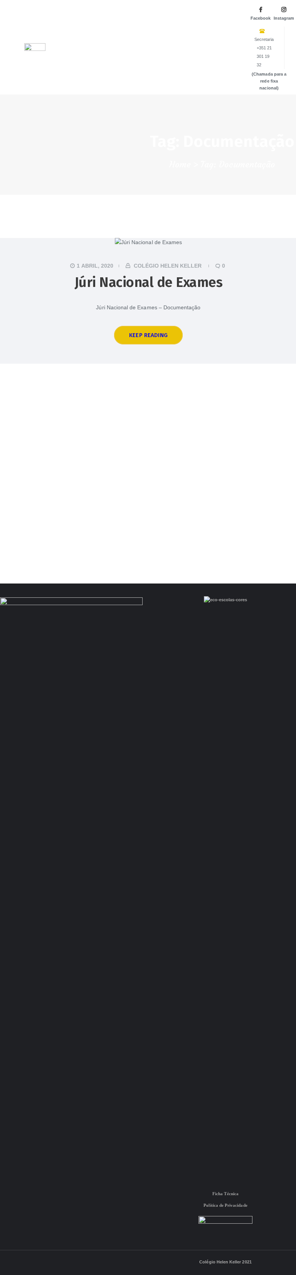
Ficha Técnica (225, 1193)
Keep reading (148, 335)
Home (180, 164)
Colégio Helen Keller (167, 266)
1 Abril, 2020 (95, 266)
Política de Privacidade (225, 1205)
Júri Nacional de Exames (148, 282)
